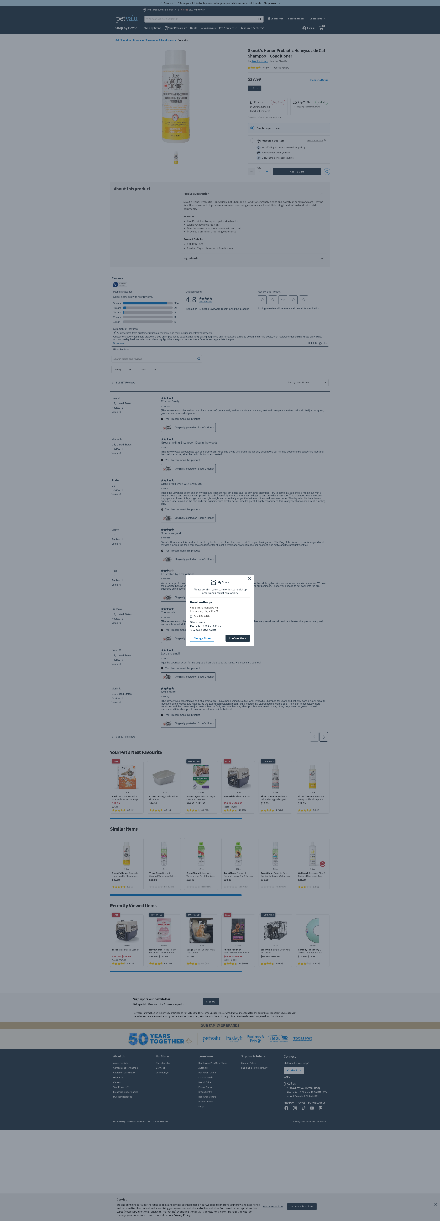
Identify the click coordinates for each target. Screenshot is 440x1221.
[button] (249, 578)
